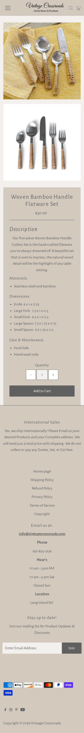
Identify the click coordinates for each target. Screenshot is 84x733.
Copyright (42, 514)
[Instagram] (10, 710)
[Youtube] (22, 710)
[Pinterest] (16, 710)
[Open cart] (78, 8)
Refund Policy (42, 488)
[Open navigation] (11, 8)
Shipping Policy (42, 480)
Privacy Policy (42, 497)
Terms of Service (42, 506)
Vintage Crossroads (46, 723)
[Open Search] (70, 8)
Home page (42, 471)
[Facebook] (5, 710)
